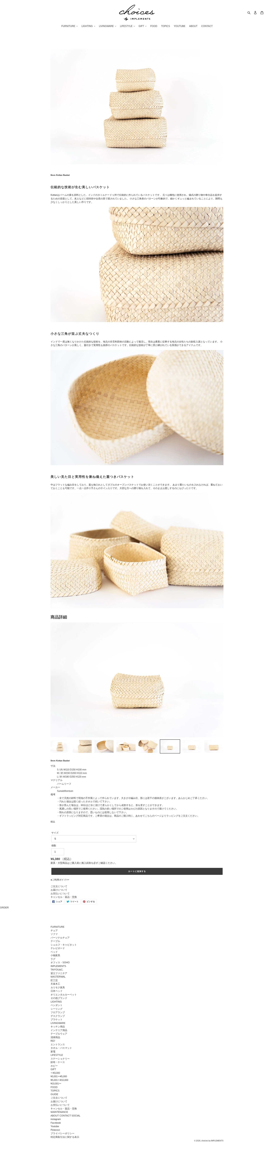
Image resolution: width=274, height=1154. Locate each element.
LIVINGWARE (58, 1023)
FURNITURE (57, 926)
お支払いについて (60, 893)
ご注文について (59, 886)
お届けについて (59, 889)
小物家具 (55, 955)
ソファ (54, 934)
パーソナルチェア (60, 937)
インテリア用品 (59, 1030)
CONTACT (65, 1115)
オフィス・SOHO (60, 962)
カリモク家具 (58, 987)
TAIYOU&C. (57, 969)
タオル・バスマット (61, 1048)
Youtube (55, 1126)
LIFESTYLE (57, 1055)
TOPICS (55, 1090)
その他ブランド (59, 998)
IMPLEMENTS (58, 966)
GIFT (53, 1069)
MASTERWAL (58, 976)
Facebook (56, 1122)
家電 (53, 1051)
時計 (53, 1040)
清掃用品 (55, 1037)
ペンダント (56, 1005)
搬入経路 (86, 863)
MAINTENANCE (59, 1112)
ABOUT (55, 1115)
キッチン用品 (58, 1026)
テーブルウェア (59, 1033)
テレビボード (58, 948)
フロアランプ (58, 1012)
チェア (54, 930)
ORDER (4, 907)
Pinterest (55, 1130)
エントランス (58, 1044)
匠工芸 (54, 980)
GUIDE (54, 1094)
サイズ (55, 832)
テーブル (55, 941)
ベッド (54, 951)
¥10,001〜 (56, 1083)
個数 (53, 845)
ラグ (53, 959)
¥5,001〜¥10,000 (59, 1080)
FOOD (54, 1087)
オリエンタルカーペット (64, 994)
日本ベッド (56, 991)
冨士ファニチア (59, 973)
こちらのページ (153, 815)
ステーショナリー (60, 1058)
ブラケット (56, 1019)
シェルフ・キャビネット (64, 944)
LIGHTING (56, 1001)
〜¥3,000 (55, 1073)
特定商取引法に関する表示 (65, 1137)
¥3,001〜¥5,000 (59, 1076)
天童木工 (55, 983)
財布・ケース (58, 1062)
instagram (56, 1119)
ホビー (54, 1065)
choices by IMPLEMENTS (212, 1141)
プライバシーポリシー (62, 1133)
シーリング (56, 1008)
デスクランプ (58, 1016)
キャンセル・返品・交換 (64, 897)
